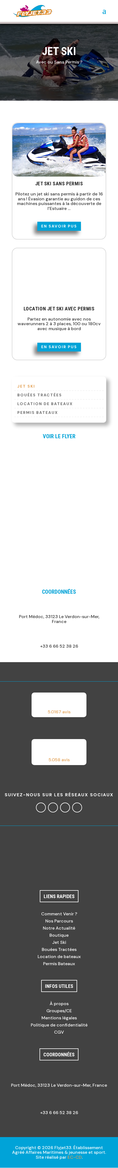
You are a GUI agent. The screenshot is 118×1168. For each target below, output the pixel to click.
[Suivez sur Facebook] (41, 807)
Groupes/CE (59, 1011)
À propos (59, 1004)
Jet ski (26, 386)
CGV (59, 1032)
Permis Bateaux (37, 413)
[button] (59, 704)
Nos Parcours (59, 921)
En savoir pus (59, 226)
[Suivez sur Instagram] (53, 807)
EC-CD (75, 1157)
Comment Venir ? (59, 914)
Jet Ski (59, 942)
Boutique (59, 935)
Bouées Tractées (39, 395)
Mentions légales (59, 1018)
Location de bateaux (45, 404)
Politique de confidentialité (59, 1025)
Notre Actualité (59, 928)
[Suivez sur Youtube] (77, 807)
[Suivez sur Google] (65, 807)
